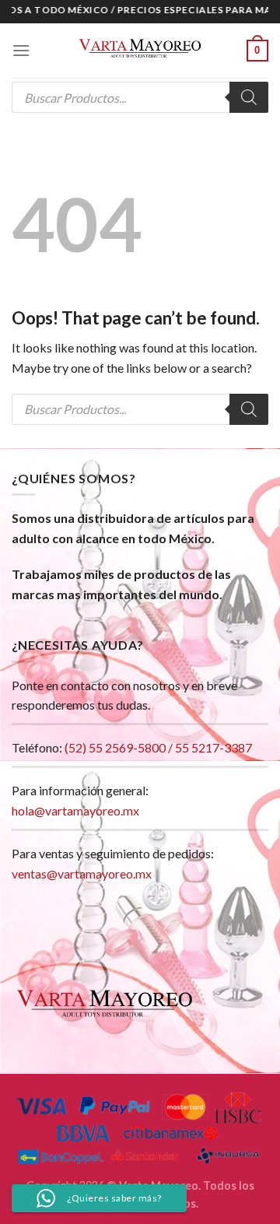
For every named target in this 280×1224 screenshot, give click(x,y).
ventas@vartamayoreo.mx (82, 873)
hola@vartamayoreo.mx (75, 810)
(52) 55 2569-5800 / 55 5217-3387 (158, 747)
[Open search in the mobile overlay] (140, 97)
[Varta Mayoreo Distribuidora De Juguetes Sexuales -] (140, 50)
